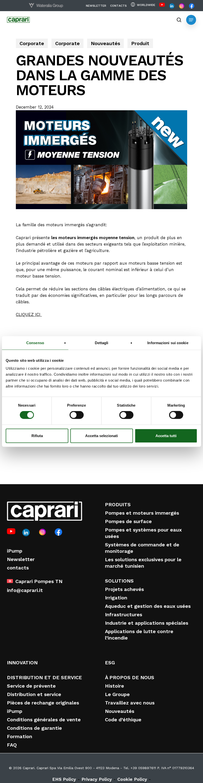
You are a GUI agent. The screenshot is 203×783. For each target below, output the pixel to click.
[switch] (77, 415)
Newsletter (21, 559)
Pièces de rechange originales (43, 703)
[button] (191, 19)
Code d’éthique (123, 720)
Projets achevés (124, 589)
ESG (110, 663)
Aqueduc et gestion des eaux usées (148, 606)
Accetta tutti (166, 435)
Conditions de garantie (34, 728)
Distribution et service (34, 694)
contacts (18, 568)
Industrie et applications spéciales (146, 623)
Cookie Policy (132, 779)
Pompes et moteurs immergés (142, 513)
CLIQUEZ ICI (29, 314)
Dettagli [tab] (101, 343)
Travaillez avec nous (129, 703)
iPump (14, 551)
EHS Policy (64, 779)
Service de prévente (31, 686)
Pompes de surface (128, 521)
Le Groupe (117, 694)
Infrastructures (123, 614)
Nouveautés (105, 43)
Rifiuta (37, 435)
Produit (140, 43)
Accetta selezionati (101, 435)
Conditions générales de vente (44, 720)
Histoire (114, 686)
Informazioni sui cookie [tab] (167, 343)
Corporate (32, 43)
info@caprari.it (25, 590)
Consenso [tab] (35, 343)
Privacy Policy (96, 779)
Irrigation (116, 598)
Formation (19, 736)
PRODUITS (118, 504)
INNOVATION (22, 663)
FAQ (12, 745)
